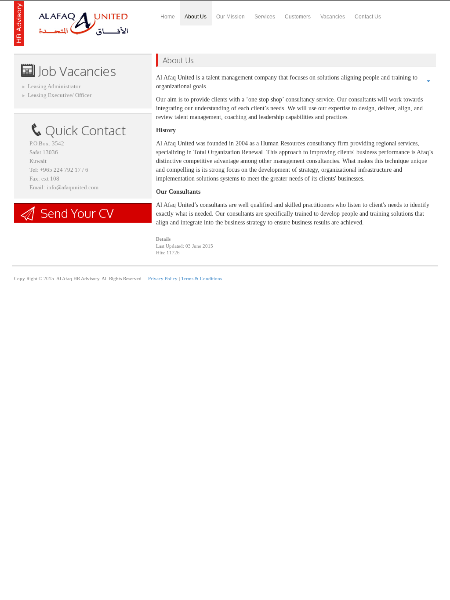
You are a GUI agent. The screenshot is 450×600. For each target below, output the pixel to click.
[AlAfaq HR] (71, 23)
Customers (298, 17)
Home (167, 17)
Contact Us (368, 17)
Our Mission (230, 17)
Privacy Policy (163, 278)
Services (264, 17)
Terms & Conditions (201, 278)
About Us (196, 17)
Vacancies (332, 17)
